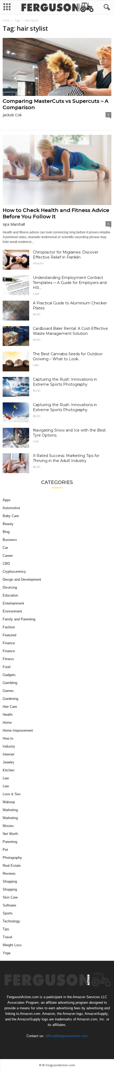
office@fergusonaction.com (66, 1036)
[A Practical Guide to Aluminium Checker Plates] (16, 311)
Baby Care (11, 516)
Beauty (8, 524)
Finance (9, 643)
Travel (7, 937)
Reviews (9, 874)
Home (6, 20)
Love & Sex (12, 794)
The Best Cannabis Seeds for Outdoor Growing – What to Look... (68, 356)
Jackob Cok (12, 114)
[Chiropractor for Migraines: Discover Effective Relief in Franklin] (16, 260)
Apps (7, 500)
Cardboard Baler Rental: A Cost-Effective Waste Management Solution (70, 331)
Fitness (8, 659)
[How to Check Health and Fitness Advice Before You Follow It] (57, 170)
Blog (37, 314)
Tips (6, 929)
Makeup (9, 802)
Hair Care (10, 707)
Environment (12, 611)
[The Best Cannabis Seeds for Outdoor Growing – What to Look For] (16, 361)
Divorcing (10, 587)
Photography (12, 858)
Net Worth (10, 834)
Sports (8, 913)
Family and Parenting (19, 619)
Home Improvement (18, 730)
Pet (5, 850)
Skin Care (10, 897)
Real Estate (12, 866)
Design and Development (22, 579)
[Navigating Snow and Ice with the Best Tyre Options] (16, 438)
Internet (8, 754)
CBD (36, 365)
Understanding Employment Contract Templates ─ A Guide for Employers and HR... (70, 282)
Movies (8, 826)
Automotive (11, 508)
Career (8, 556)
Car (35, 441)
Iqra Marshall (14, 224)
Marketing (10, 810)
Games (8, 691)
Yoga (6, 953)
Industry (9, 746)
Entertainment (13, 603)
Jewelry (8, 762)
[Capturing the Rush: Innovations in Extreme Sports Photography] (16, 387)
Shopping (10, 881)
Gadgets (9, 675)
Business (10, 540)
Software (9, 905)
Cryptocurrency (14, 572)
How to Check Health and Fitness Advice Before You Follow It (56, 213)
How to (8, 738)
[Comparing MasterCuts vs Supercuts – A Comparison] (57, 67)
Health (38, 263)
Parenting (10, 842)
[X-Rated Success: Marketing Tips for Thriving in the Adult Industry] (16, 463)
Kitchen (8, 770)
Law (36, 294)
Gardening (10, 699)
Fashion (9, 627)
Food (6, 667)
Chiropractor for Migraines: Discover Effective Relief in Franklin (65, 255)
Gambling (10, 683)
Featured (9, 635)
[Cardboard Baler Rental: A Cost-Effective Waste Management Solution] (16, 336)
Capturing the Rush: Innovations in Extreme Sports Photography (65, 382)
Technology (11, 921)
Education (10, 595)
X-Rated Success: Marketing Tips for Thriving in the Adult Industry (66, 458)
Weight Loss (12, 945)
